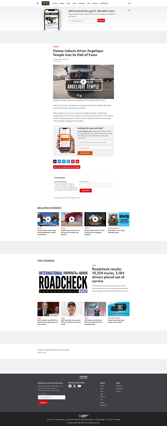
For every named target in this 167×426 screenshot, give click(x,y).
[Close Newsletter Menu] (129, 10)
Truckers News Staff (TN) (60, 59)
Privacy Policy (60, 419)
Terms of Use (50, 419)
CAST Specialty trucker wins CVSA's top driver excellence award (71, 322)
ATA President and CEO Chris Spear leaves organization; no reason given (47, 322)
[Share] (59, 161)
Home (94, 265)
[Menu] (38, 3)
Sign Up (101, 20)
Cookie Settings (100, 419)
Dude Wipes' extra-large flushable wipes (116, 231)
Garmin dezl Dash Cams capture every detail (116, 321)
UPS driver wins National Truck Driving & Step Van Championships (93, 322)
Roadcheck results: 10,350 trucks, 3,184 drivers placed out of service (108, 275)
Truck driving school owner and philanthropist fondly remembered (46, 232)
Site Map (117, 419)
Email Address (84, 181)
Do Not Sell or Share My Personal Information (79, 419)
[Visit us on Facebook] (70, 386)
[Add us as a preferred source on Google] (77, 161)
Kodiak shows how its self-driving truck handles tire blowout (70, 232)
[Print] (55, 161)
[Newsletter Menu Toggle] (129, 3)
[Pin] (73, 161)
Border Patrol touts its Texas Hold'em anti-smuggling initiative (94, 232)
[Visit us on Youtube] (79, 386)
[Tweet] (68, 161)
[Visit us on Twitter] (74, 386)
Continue (85, 190)
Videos (56, 47)
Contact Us (110, 419)
